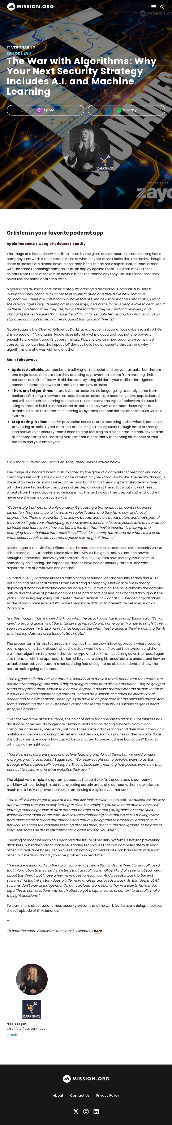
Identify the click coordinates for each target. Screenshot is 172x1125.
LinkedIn (12, 1035)
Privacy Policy (107, 1095)
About (58, 1095)
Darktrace (78, 547)
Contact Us (80, 1095)
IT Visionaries (21, 47)
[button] (153, 6)
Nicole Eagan (17, 329)
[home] (30, 6)
